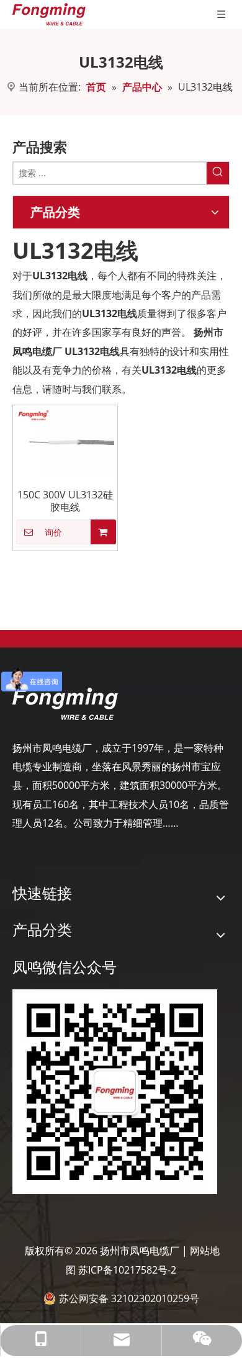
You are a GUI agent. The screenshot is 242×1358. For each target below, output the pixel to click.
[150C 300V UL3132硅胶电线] (65, 440)
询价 (53, 532)
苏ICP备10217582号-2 (127, 1270)
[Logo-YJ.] (65, 704)
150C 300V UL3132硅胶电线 (65, 500)
